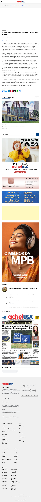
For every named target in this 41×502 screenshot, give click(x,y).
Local (3, 415)
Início (12, 496)
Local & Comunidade (7, 423)
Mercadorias (4, 455)
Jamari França (13, 471)
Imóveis (3, 452)
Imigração (4, 427)
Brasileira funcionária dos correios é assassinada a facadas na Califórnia (23, 307)
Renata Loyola (13, 485)
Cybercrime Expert (5, 478)
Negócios (3, 439)
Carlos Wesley (4, 475)
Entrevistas (4, 437)
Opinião (12, 479)
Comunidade (4, 409)
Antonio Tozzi (4, 471)
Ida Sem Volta (4, 488)
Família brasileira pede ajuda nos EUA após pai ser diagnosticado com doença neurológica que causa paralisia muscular (10, 412)
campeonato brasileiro (26, 390)
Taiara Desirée (13, 488)
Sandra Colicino (14, 486)
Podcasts (4, 434)
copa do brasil (24, 392)
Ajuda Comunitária (5, 442)
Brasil (20, 431)
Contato (29, 496)
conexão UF (33, 390)
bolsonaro (27, 385)
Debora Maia (4, 479)
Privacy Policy (20, 496)
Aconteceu (21, 438)
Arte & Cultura (22, 437)
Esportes (20, 432)
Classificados (5, 449)
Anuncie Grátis (15, 496)
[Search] (39, 1)
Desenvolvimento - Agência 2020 (20, 499)
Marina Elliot (13, 476)
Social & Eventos (22, 441)
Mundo (20, 429)
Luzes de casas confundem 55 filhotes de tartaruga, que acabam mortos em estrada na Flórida (10, 418)
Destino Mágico (4, 481)
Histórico (6, 5)
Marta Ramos (13, 478)
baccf (23, 385)
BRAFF (31, 385)
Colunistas (4, 467)
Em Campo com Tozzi (5, 440)
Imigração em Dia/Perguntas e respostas (9, 428)
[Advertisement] (20, 16)
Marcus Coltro (13, 475)
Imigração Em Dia (14, 469)
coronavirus (36, 395)
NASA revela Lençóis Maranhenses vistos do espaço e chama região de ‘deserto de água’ (10, 406)
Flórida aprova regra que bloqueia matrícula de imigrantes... (14, 126)
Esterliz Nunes (4, 484)
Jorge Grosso (13, 472)
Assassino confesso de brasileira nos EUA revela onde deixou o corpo (23, 288)
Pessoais (15, 462)
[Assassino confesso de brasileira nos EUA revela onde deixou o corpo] (4, 289)
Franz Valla (4, 485)
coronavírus (24, 397)
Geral (20, 423)
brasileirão (28, 388)
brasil (34, 385)
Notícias (3, 431)
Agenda (20, 440)
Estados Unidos (21, 426)
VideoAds (16, 449)
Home (3, 5)
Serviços (3, 458)
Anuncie (3, 462)
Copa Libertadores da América (27, 395)
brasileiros (23, 388)
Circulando (4, 476)
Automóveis (4, 450)
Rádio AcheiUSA (4, 443)
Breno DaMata (4, 472)
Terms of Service (25, 496)
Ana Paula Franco (5, 469)
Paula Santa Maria (14, 481)
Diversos (15, 459)
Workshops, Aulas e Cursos (6, 459)
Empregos (3, 453)
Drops (3, 482)
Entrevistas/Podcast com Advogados (8, 430)
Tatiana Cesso (13, 489)
